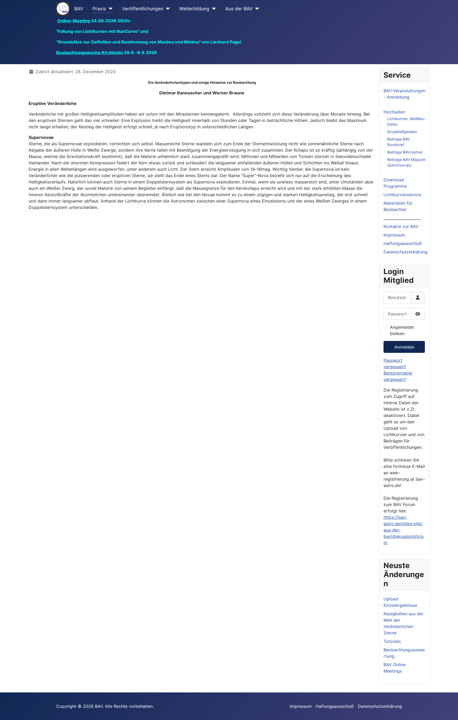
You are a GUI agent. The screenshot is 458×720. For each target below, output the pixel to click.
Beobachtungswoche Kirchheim (89, 52)
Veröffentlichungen (142, 8)
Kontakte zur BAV (401, 226)
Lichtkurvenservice (402, 194)
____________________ (402, 218)
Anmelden (404, 347)
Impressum (394, 235)
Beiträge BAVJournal (404, 152)
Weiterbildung (194, 8)
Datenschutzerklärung (406, 251)
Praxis (99, 8)
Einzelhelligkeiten (402, 131)
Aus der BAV (239, 8)
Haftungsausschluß (403, 243)
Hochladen (394, 112)
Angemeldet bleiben (402, 330)
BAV (78, 8)
